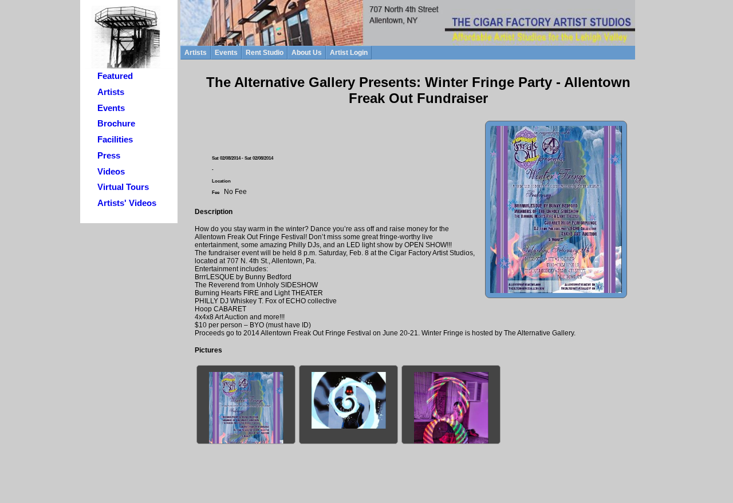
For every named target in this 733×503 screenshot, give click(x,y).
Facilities (115, 139)
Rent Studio (264, 53)
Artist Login (349, 53)
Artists (110, 92)
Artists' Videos (126, 203)
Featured (115, 76)
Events (111, 108)
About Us (306, 53)
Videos (111, 171)
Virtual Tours (123, 187)
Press (108, 155)
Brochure (116, 123)
